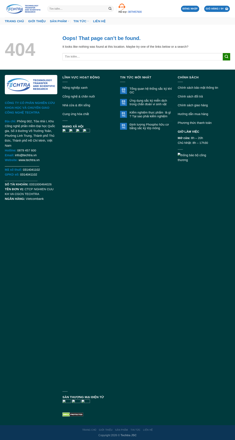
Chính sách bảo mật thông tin (198, 87)
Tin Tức (79, 21)
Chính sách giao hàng (193, 105)
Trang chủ (14, 21)
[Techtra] (23, 9)
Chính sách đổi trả (190, 96)
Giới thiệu (37, 21)
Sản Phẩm (58, 21)
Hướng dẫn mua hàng (193, 114)
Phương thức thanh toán (195, 123)
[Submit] (110, 9)
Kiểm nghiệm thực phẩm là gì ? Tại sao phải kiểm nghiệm (150, 114)
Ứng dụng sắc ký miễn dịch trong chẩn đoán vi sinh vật (148, 102)
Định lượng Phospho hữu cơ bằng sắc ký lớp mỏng (149, 126)
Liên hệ (99, 21)
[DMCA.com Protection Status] (72, 414)
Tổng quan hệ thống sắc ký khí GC (151, 90)
